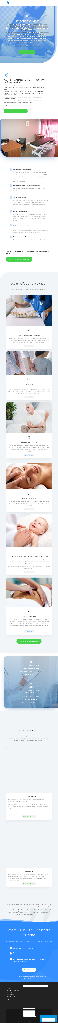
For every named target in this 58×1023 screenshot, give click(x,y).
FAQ (8, 999)
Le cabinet (9, 992)
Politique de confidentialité (13, 990)
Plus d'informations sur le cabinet (15, 111)
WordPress (39, 1021)
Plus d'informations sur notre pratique (19, 259)
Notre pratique (10, 994)
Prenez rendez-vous (29, 969)
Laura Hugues (48, 1020)
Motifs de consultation (12, 996)
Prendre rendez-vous (27, 52)
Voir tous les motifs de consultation (29, 641)
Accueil (8, 988)
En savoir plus (29, 346)
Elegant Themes (25, 1021)
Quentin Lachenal (48, 1019)
